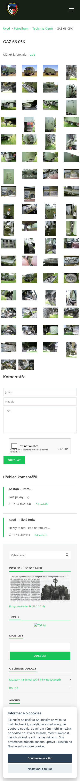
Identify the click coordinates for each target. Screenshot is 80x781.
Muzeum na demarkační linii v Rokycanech (35, 679)
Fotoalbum (21, 28)
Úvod (6, 28)
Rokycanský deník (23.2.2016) (27, 606)
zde (32, 54)
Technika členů (42, 28)
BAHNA (13, 688)
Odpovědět (42, 504)
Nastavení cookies (40, 768)
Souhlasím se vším (40, 758)
